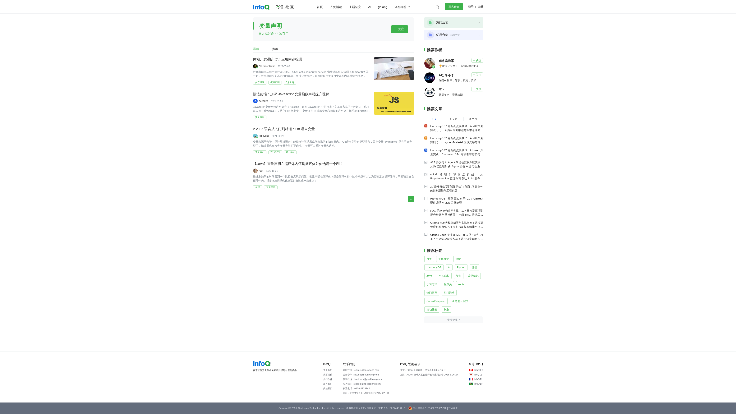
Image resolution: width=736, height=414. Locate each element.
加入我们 (327, 384)
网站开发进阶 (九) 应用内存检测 (277, 59)
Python (461, 267)
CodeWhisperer (435, 301)
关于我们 (327, 370)
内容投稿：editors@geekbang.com (361, 370)
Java (257, 187)
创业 (446, 309)
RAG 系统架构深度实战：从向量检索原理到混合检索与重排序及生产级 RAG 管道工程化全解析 (456, 214)
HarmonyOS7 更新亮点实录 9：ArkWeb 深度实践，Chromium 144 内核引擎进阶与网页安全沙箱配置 (456, 154)
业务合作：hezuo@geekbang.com (361, 374)
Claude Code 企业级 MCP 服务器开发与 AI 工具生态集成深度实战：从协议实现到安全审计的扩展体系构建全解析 (456, 238)
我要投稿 (327, 374)
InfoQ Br (478, 384)
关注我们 (327, 388)
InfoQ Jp (478, 374)
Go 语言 (290, 152)
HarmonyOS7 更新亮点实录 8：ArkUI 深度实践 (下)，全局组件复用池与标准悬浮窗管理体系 (456, 130)
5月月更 (290, 82)
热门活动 (449, 292)
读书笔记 (473, 275)
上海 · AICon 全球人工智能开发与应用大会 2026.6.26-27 (429, 374)
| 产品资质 (452, 408)
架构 (458, 275)
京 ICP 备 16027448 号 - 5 (391, 408)
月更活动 (336, 7)
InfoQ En (478, 370)
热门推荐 (431, 292)
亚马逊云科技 (460, 301)
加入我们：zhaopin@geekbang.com (362, 384)
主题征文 (355, 7)
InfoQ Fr (478, 379)
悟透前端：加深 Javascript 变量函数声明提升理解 (291, 94)
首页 (320, 7)
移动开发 (431, 309)
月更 (429, 258)
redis (461, 284)
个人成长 (444, 275)
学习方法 (431, 284)
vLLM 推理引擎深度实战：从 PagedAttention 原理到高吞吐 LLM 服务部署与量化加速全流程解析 (456, 178)
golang (382, 7)
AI (369, 7)
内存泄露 (259, 82)
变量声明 (275, 82)
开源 (474, 267)
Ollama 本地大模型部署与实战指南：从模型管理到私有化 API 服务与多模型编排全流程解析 (456, 226)
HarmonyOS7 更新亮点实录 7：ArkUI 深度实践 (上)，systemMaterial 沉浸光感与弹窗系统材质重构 (456, 142)
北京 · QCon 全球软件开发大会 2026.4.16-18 (423, 370)
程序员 (448, 284)
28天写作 (275, 152)
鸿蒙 (458, 258)
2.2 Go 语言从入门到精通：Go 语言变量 (284, 129)
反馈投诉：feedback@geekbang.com (362, 379)
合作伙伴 (327, 379)
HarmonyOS (433, 267)
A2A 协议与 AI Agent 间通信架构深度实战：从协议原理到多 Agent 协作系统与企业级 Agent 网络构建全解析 (456, 166)
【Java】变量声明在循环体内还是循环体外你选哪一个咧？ (298, 164)
